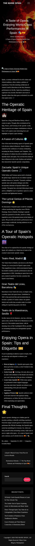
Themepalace (20, 543)
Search (7, 476)
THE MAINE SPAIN (12, 3)
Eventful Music (6, 443)
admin (6, 441)
